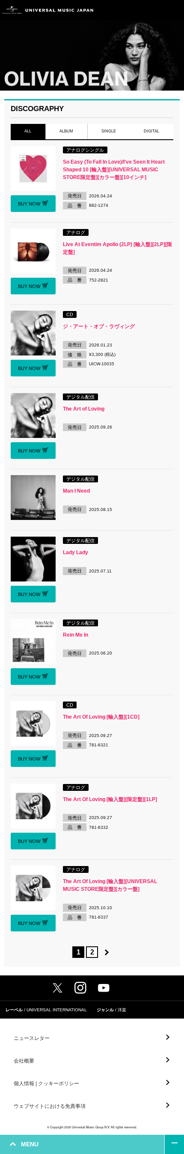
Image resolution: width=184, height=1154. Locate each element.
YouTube (104, 988)
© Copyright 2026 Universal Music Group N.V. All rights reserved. (92, 1127)
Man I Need (76, 491)
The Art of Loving (83, 409)
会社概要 (24, 1061)
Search (155, 10)
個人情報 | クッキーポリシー (46, 1083)
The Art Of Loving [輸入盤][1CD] (101, 717)
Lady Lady (75, 552)
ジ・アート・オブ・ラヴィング (99, 326)
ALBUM (66, 131)
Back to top (174, 1144)
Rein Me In (75, 635)
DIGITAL (152, 131)
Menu (174, 10)
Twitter (57, 987)
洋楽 (122, 1009)
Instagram (80, 988)
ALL (27, 131)
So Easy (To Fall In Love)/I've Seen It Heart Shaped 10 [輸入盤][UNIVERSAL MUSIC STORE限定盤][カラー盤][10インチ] (114, 169)
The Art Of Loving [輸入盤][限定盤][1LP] (110, 799)
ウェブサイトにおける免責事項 (50, 1106)
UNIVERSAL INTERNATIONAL (57, 1009)
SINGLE (108, 131)
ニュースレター (32, 1038)
